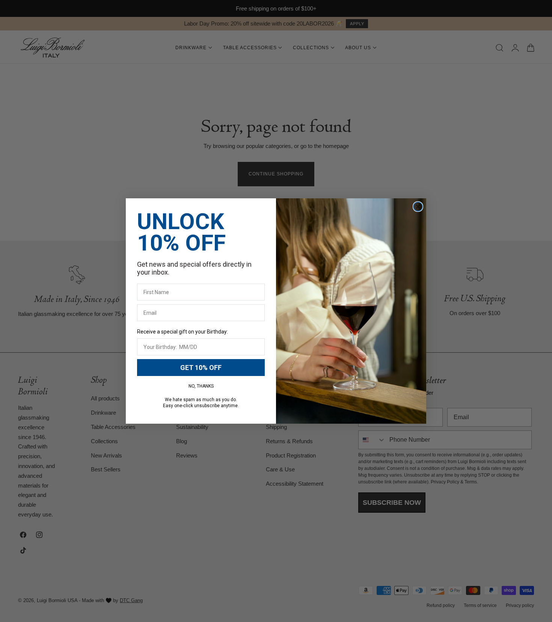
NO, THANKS (201, 386)
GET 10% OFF (201, 367)
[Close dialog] (417, 206)
